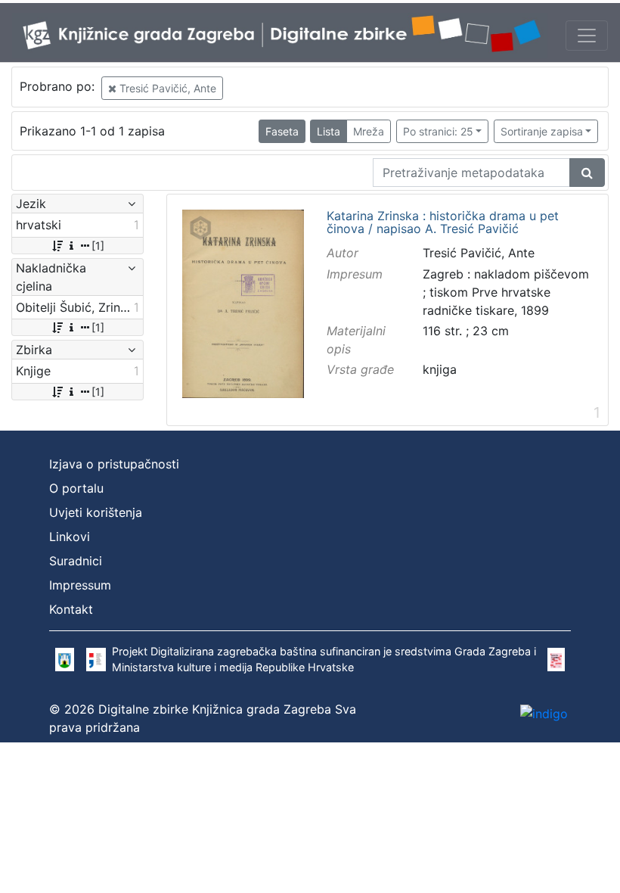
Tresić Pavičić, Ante (166, 88)
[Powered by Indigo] (544, 713)
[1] (97, 245)
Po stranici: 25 (438, 131)
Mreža (368, 131)
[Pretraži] (587, 172)
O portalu (76, 488)
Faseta (282, 131)
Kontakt (71, 609)
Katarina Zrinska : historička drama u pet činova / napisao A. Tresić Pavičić (443, 223)
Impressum (80, 585)
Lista (328, 131)
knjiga (440, 369)
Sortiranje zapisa (542, 131)
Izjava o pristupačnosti (114, 463)
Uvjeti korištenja (95, 512)
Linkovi (69, 536)
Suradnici (75, 560)
